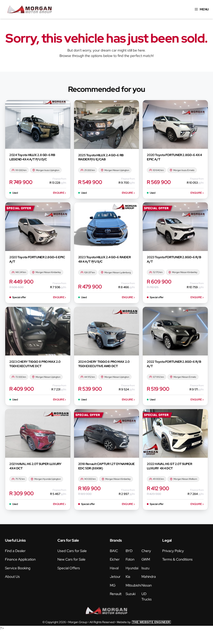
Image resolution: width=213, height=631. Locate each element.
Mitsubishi (133, 585)
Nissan (146, 585)
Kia (128, 576)
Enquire (59, 192)
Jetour (115, 576)
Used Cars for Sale (72, 551)
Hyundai (132, 568)
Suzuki (130, 594)
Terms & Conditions (177, 559)
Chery (146, 551)
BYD (129, 551)
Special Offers (68, 568)
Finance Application (20, 559)
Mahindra (148, 576)
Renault (115, 594)
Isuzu (145, 568)
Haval (114, 568)
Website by (143, 622)
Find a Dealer (15, 551)
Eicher (115, 559)
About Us (12, 576)
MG (112, 585)
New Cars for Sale (71, 559)
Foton (130, 559)
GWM (145, 559)
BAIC (114, 551)
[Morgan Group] (29, 9)
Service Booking (17, 568)
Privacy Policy (173, 551)
